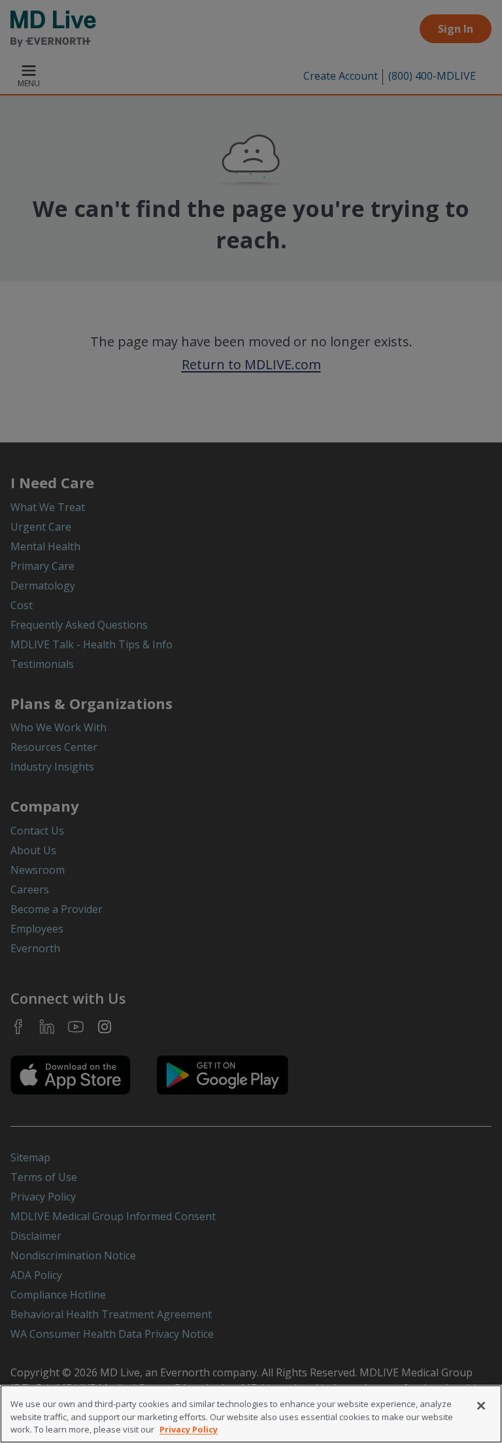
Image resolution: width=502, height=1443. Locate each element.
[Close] (481, 1405)
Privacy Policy (188, 1429)
